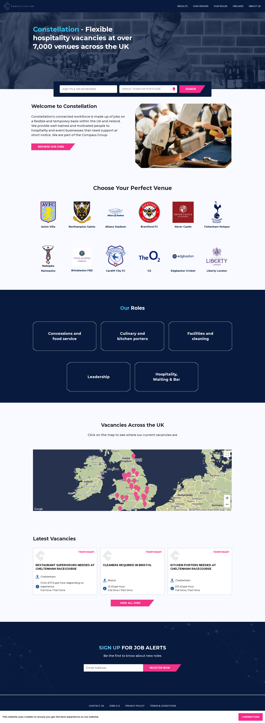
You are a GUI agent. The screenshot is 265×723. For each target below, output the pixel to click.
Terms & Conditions (163, 705)
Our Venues (200, 6)
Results (182, 6)
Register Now (160, 667)
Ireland (238, 6)
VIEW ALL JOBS (130, 603)
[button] (48, 216)
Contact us (96, 705)
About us (255, 6)
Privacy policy (134, 705)
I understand (250, 716)
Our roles (220, 6)
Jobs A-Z (114, 705)
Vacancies (62, 336)
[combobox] (122, 89)
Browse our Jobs (51, 146)
